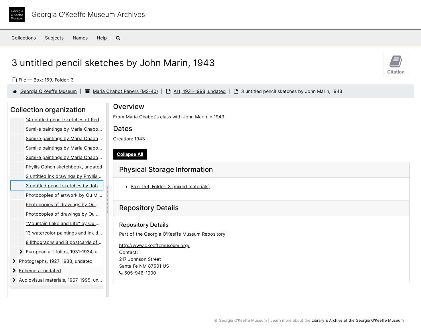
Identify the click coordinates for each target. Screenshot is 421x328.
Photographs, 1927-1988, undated (56, 261)
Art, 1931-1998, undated (200, 91)
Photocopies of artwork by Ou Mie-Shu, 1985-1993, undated (91, 195)
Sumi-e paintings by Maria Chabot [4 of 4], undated (82, 157)
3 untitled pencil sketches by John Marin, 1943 (76, 185)
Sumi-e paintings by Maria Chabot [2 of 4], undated (82, 138)
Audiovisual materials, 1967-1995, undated (65, 280)
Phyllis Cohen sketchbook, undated (64, 167)
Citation (396, 72)
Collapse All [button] (130, 154)
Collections (23, 38)
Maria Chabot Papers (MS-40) (125, 91)
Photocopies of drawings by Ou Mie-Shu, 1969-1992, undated (93, 204)
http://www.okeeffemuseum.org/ (154, 245)
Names (80, 38)
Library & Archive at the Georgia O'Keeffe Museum (358, 320)
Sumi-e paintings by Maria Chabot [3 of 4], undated (82, 148)
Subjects (54, 38)
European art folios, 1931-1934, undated (69, 252)
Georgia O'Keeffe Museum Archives (88, 14)
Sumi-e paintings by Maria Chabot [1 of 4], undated (81, 129)
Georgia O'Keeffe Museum (48, 91)
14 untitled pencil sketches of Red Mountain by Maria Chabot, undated (102, 119)
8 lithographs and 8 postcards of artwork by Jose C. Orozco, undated (102, 242)
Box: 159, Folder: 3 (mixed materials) (170, 186)
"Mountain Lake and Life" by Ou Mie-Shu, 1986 (76, 223)
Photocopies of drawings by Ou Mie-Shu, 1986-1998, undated (93, 214)
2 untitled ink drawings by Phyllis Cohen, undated (79, 176)
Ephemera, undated (40, 270)
